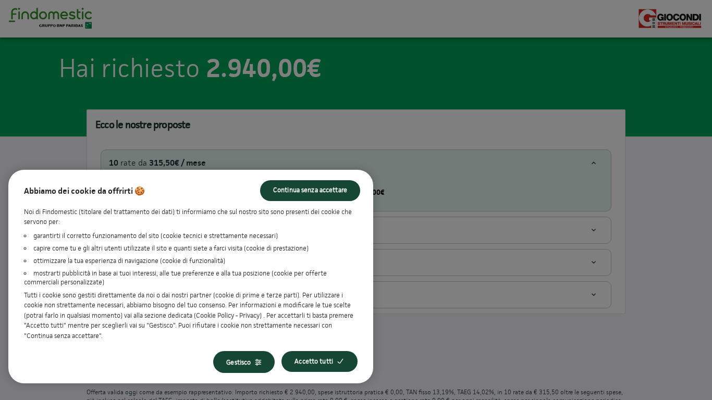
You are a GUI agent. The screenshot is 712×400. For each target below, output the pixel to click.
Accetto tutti (313, 361)
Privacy (249, 315)
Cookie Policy (215, 315)
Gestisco (238, 362)
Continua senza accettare (310, 189)
